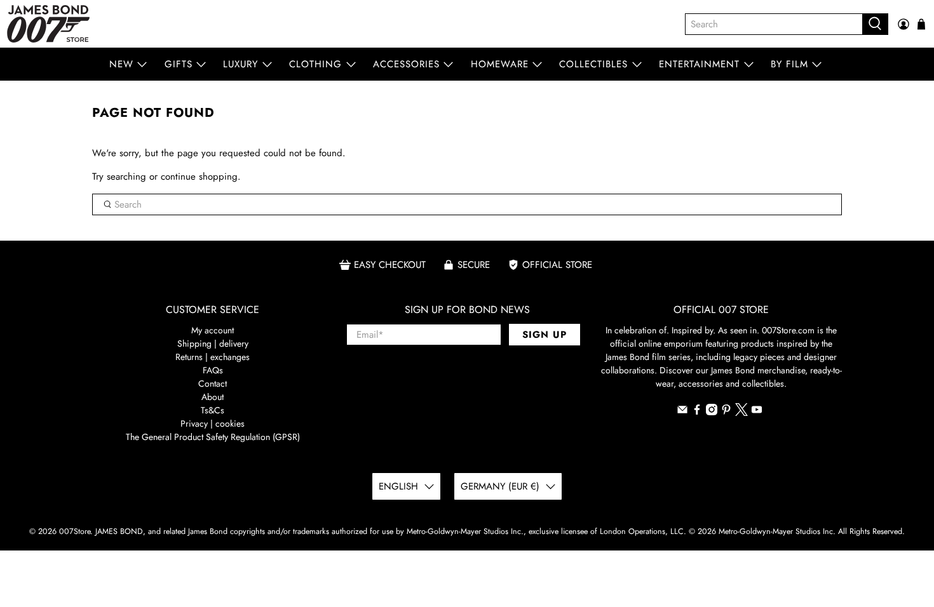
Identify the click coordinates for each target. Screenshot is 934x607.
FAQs (213, 370)
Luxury (240, 64)
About (212, 396)
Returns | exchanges (212, 356)
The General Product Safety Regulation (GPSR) (213, 436)
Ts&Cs (212, 410)
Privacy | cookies (212, 423)
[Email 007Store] (682, 412)
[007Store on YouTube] (756, 412)
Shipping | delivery (212, 343)
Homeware (500, 64)
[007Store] (48, 24)
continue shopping (199, 176)
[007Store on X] (741, 412)
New (121, 64)
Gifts (179, 64)
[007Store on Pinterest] (726, 412)
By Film (789, 64)
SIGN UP (544, 335)
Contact (212, 383)
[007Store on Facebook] (697, 412)
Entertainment (699, 64)
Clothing (315, 64)
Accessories (406, 64)
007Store (74, 531)
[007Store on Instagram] (711, 412)
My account (212, 330)
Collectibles (593, 64)
